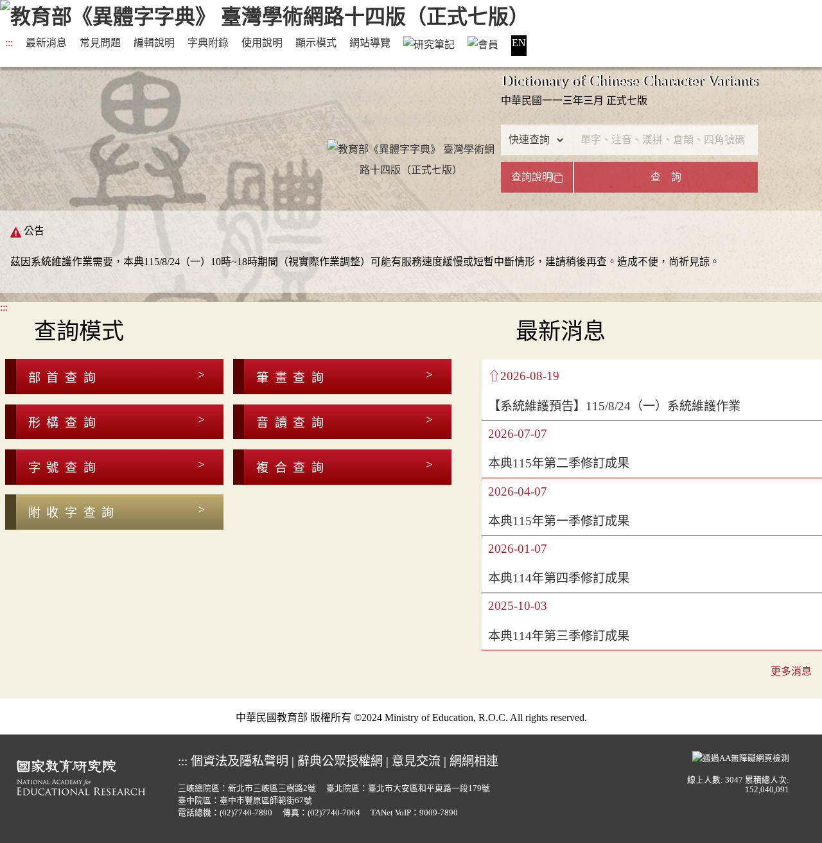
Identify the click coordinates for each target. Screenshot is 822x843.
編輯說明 (154, 42)
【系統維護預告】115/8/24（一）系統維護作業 (614, 406)
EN (519, 42)
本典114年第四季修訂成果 (558, 578)
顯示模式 (316, 42)
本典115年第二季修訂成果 (558, 463)
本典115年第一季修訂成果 (558, 521)
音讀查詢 (292, 423)
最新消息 (46, 42)
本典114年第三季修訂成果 (558, 636)
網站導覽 (369, 42)
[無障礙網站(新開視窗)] (740, 756)
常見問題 (100, 42)
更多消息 (791, 671)
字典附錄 (208, 42)
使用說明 (262, 42)
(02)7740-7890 (246, 812)
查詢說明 (531, 176)
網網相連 (474, 761)
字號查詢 (64, 467)
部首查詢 (64, 378)
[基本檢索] (411, 139)
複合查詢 (292, 467)
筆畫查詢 (292, 378)
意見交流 (416, 761)
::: (9, 42)
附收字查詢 (74, 512)
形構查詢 (64, 423)
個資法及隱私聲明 (239, 761)
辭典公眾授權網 (340, 761)
